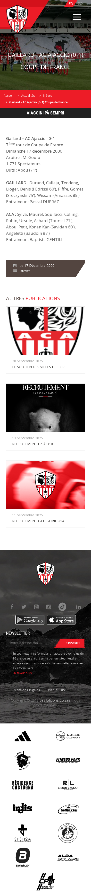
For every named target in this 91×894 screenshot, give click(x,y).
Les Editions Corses (55, 700)
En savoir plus (22, 673)
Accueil (8, 96)
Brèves (47, 96)
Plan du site (57, 690)
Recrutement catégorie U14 (38, 521)
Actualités (28, 96)
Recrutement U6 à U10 (32, 444)
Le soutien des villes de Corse (40, 367)
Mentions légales (26, 690)
